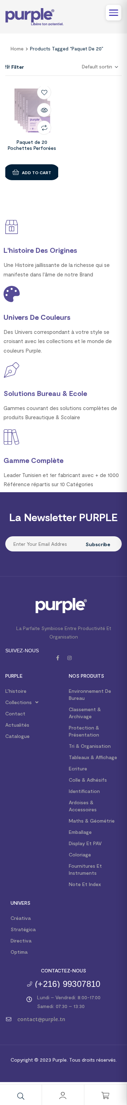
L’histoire (15, 691)
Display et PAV (85, 843)
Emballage (80, 832)
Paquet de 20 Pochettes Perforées (32, 145)
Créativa (21, 918)
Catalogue (17, 736)
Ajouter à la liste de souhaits (44, 92)
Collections (18, 702)
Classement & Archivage (85, 712)
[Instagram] (69, 658)
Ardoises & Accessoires (83, 805)
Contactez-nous (63, 970)
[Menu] (113, 12)
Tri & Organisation (90, 746)
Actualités (17, 725)
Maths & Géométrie (92, 821)
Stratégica (23, 929)
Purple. (59, 1060)
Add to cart (36, 172)
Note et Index (85, 884)
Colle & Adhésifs (88, 780)
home (17, 48)
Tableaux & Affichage (93, 757)
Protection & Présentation (84, 731)
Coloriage (80, 854)
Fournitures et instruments (85, 869)
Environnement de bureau (90, 694)
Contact (15, 713)
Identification (84, 791)
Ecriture (78, 768)
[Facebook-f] (57, 658)
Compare (44, 128)
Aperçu (44, 110)
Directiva (21, 941)
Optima (19, 952)
